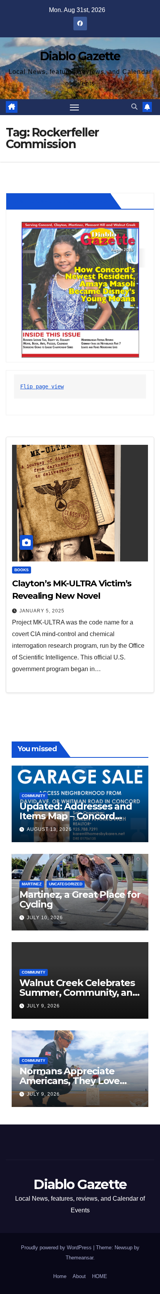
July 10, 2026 (45, 917)
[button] (134, 106)
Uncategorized (65, 884)
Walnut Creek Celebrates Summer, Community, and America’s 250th (79, 992)
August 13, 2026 (49, 829)
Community (33, 796)
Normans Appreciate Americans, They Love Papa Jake (69, 1080)
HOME (99, 1276)
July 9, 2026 (43, 1006)
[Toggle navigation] (74, 107)
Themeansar (79, 1258)
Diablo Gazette (80, 56)
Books (21, 570)
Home (59, 1276)
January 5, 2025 (41, 611)
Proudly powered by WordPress (57, 1247)
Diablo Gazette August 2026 (60, 201)
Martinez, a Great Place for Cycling (80, 899)
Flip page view (42, 386)
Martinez (32, 884)
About (79, 1276)
